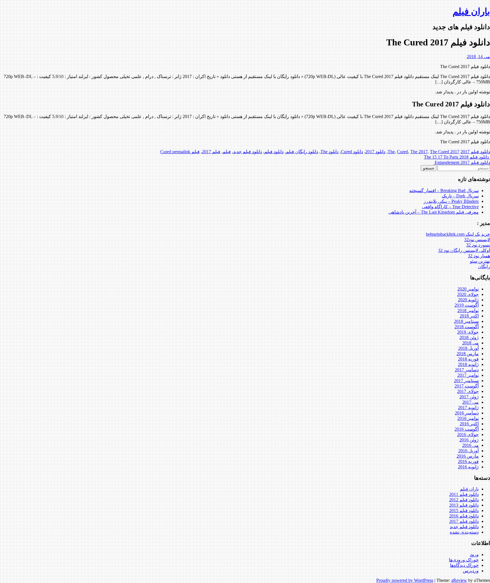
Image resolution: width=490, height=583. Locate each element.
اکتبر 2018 (469, 315)
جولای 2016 (468, 434)
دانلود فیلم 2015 (464, 510)
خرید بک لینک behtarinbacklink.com (458, 234)
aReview (459, 580)
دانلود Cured (352, 151)
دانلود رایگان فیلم (302, 151)
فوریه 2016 (468, 461)
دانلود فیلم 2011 (464, 494)
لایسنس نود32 (477, 239)
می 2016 (470, 445)
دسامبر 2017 (467, 369)
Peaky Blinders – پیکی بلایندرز (451, 201)
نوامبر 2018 (468, 310)
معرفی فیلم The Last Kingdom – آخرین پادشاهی (433, 212)
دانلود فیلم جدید (247, 151)
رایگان (484, 266)
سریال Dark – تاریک (460, 195)
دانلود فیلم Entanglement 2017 (462, 162)
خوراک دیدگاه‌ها (464, 565)
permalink (180, 151)
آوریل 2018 (468, 348)
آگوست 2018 (467, 326)
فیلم (227, 151)
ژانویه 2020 (468, 299)
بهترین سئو (480, 261)
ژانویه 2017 (468, 407)
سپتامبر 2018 (466, 321)
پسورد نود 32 (478, 245)
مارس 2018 (468, 353)
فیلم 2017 (211, 151)
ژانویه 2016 (468, 466)
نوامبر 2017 (468, 375)
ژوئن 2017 (469, 396)
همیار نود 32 (479, 255)
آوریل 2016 (468, 450)
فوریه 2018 (468, 359)
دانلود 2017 (375, 151)
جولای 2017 (468, 391)
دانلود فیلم (274, 151)
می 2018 (470, 342)
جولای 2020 (468, 294)
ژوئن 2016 (469, 439)
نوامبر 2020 (468, 289)
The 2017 (419, 151)
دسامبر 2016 (467, 413)
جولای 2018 (468, 332)
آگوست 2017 (467, 386)
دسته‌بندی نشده (464, 532)
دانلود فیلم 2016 (464, 515)
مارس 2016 (468, 456)
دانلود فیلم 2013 (464, 505)
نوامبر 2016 (468, 418)
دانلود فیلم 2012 (464, 499)
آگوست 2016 (467, 429)
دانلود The (329, 151)
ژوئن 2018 (469, 337)
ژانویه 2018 (468, 364)
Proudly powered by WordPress (404, 580)
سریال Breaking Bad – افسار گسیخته (444, 190)
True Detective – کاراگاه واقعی (450, 206)
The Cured (439, 151)
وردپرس (471, 570)
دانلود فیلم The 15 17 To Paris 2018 (457, 157)
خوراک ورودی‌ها (464, 559)
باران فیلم (471, 11)
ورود (474, 554)
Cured (402, 151)
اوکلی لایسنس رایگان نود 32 (464, 250)
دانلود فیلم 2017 (475, 151)
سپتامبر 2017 (466, 380)
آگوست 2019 (467, 305)
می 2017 (470, 402)
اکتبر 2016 (469, 423)
